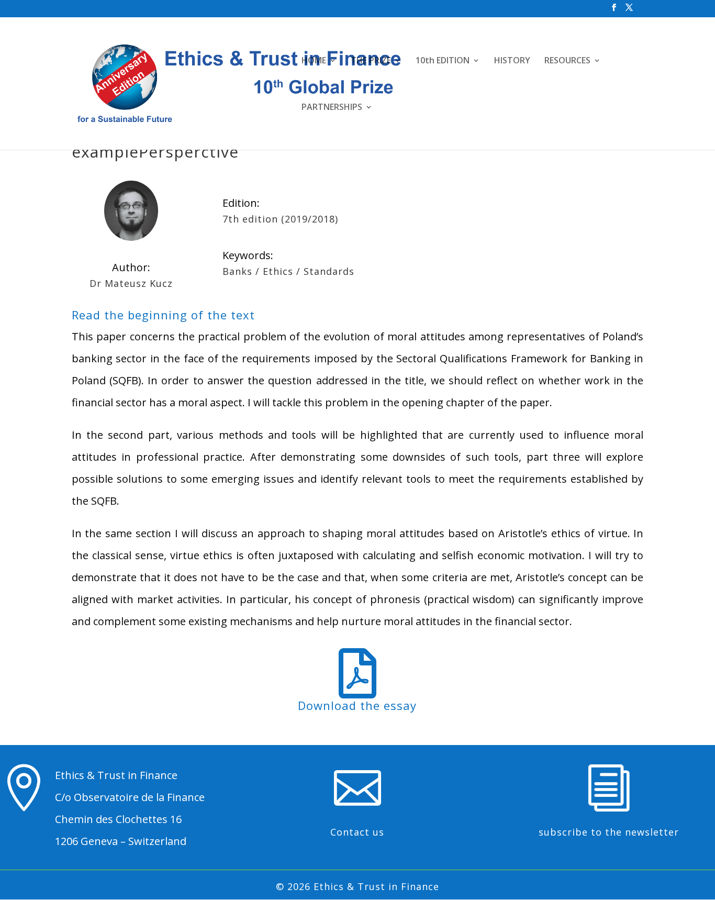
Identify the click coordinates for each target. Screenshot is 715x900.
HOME (313, 61)
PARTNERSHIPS (331, 108)
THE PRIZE (371, 61)
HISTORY (512, 61)
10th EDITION (443, 61)
